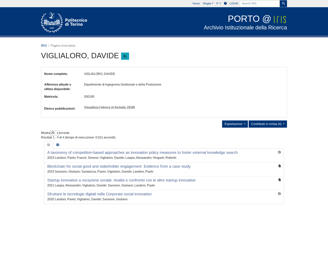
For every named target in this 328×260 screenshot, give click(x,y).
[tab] (48, 145)
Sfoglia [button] (207, 3)
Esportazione (234, 124)
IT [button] (217, 3)
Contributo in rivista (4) (266, 124)
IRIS (44, 45)
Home (196, 3)
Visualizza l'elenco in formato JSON (109, 107)
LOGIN (234, 3)
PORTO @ (245, 22)
